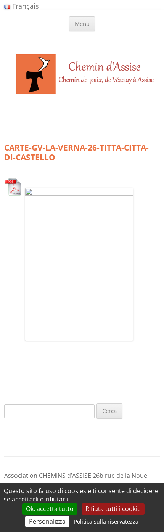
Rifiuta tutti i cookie (113, 509)
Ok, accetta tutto (50, 509)
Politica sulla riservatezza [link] (106, 521)
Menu (82, 23)
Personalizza (47, 521)
